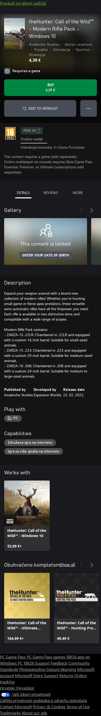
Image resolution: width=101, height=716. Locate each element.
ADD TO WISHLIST (43, 108)
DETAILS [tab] (23, 192)
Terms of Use (78, 706)
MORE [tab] (78, 192)
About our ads (34, 712)
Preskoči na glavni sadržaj (23, 3)
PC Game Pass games (46, 656)
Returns (66, 675)
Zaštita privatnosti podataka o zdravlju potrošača (43, 700)
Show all (67, 564)
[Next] (91, 210)
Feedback (59, 663)
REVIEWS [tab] (51, 192)
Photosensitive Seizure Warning (47, 669)
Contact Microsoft (16, 706)
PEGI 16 (29, 131)
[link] (27, 516)
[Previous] (81, 210)
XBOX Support (36, 663)
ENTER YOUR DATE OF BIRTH (45, 255)
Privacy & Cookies (49, 706)
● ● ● (88, 108)
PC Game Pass (13, 656)
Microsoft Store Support (36, 675)
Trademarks (10, 712)
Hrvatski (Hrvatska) (17, 688)
